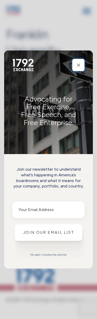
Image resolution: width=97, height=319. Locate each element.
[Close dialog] (78, 65)
